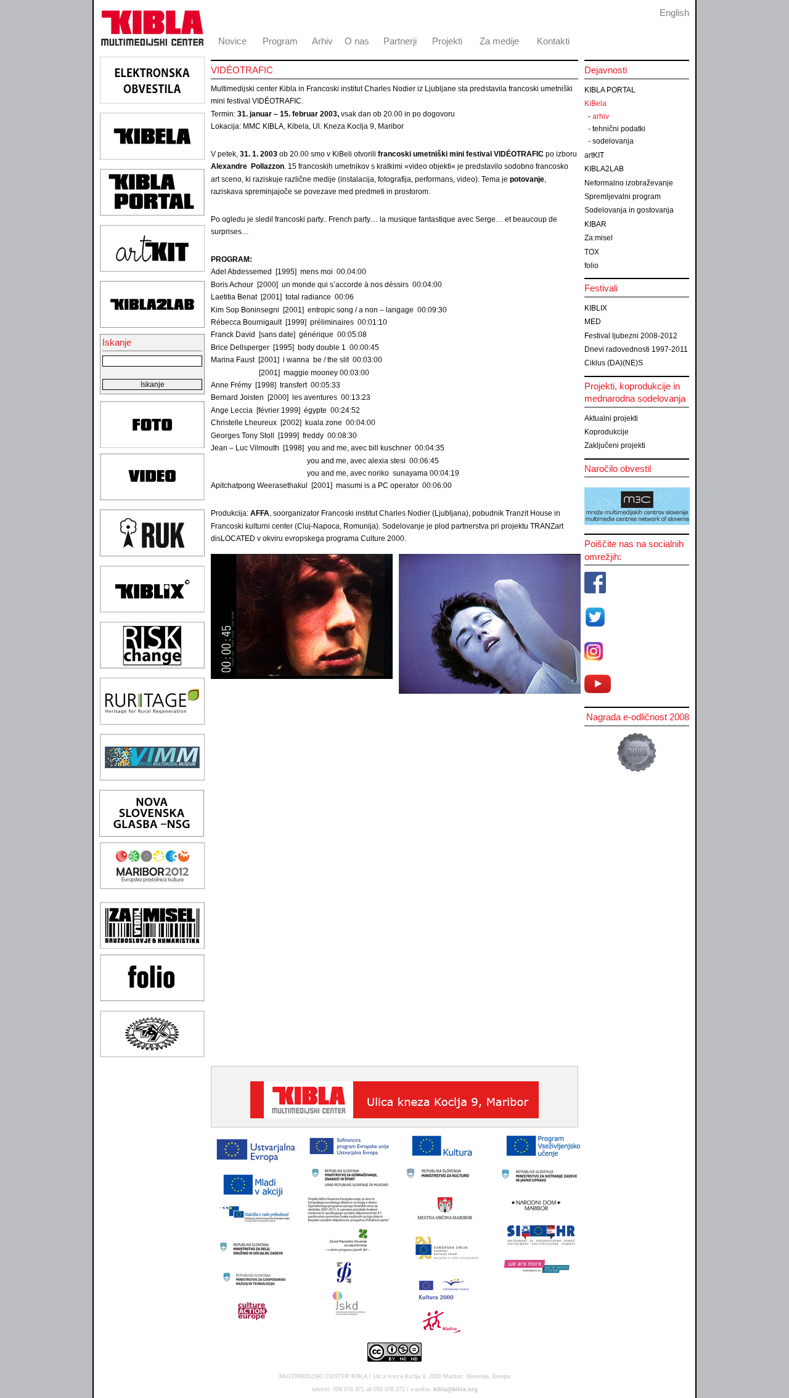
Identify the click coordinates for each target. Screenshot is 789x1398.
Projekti (447, 41)
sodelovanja (613, 141)
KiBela (595, 103)
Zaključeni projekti (614, 445)
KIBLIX (595, 308)
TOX (591, 252)
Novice (232, 41)
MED (592, 321)
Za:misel (598, 238)
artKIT (594, 155)
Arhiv (322, 41)
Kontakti (553, 41)
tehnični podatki (618, 128)
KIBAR (595, 224)
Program (280, 41)
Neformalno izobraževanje (628, 183)
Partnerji (400, 41)
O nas (357, 41)
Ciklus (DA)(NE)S (613, 363)
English (674, 12)
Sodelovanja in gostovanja (629, 210)
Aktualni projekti (611, 418)
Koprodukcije (606, 432)
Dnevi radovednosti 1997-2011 (636, 349)
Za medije (499, 41)
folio (591, 265)
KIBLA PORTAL (610, 90)
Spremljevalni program (622, 196)
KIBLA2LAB (604, 169)
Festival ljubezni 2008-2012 (630, 335)
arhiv (600, 116)
